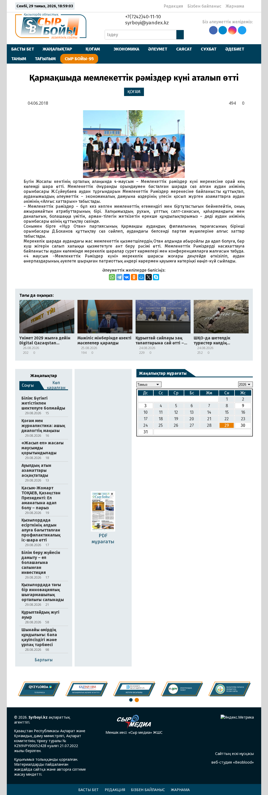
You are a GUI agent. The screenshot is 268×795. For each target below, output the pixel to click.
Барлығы (44, 659)
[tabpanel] (229, 689)
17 (146, 418)
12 (176, 412)
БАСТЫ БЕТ (22, 49)
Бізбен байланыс (204, 6)
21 (209, 418)
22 (227, 418)
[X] (149, 277)
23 (243, 418)
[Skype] (156, 277)
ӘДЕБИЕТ (234, 49)
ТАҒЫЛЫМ (45, 58)
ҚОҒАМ (93, 49)
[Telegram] (119, 277)
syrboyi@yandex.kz (146, 23)
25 (161, 425)
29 (227, 425)
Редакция (173, 6)
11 (161, 412)
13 (192, 412)
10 (145, 412)
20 (191, 418)
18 (161, 418)
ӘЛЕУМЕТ (157, 49)
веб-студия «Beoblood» (232, 762)
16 (243, 412)
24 (145, 425)
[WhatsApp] (112, 277)
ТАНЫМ (18, 58)
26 (176, 425)
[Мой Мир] (141, 277)
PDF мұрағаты (103, 539)
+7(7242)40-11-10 (142, 17)
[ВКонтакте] (127, 277)
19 (176, 418)
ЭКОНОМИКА (126, 49)
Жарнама (235, 6)
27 (192, 425)
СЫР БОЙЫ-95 (79, 58)
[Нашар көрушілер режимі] (250, 6)
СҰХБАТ (208, 49)
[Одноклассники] (134, 277)
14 (209, 412)
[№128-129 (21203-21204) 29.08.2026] (103, 512)
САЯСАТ (184, 49)
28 (209, 425)
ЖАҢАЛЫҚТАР (57, 49)
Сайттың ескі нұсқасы (234, 753)
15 (227, 412)
